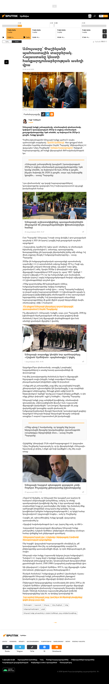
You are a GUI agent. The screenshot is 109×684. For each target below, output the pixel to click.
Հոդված (30, 122)
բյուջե (43, 609)
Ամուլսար (46, 605)
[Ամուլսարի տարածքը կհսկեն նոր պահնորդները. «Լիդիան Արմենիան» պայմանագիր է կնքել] (54, 338)
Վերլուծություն (33, 641)
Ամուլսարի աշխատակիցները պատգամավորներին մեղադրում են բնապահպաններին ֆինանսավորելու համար (54, 225)
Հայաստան (37, 605)
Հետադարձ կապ (66, 662)
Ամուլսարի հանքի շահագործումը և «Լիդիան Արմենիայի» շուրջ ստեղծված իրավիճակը (50, 613)
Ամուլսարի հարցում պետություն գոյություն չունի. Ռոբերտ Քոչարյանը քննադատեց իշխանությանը (53, 486)
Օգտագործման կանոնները (27, 660)
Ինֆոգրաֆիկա (46, 641)
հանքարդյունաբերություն (31, 609)
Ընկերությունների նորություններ (82, 660)
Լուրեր (9, 32)
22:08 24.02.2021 (28, 69)
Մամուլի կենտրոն (78, 641)
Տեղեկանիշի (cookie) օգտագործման (44, 662)
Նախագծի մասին (8, 660)
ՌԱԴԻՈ (68, 641)
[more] (83, 232)
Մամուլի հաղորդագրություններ (57, 660)
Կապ (41, 660)
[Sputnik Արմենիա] (10, 18)
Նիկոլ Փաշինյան (57, 605)
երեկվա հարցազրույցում (61, 147)
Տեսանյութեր (58, 641)
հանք (66, 605)
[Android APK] (8, 670)
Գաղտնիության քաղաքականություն (15, 662)
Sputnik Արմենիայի (55, 142)
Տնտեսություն (28, 605)
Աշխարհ (21, 641)
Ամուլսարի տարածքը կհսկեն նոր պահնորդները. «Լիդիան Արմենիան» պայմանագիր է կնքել (53, 356)
